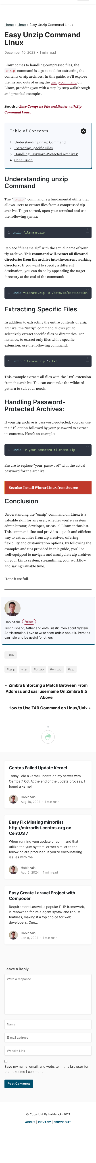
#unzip (39, 669)
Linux (21, 25)
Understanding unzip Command (40, 142)
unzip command (64, 82)
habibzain (18, 622)
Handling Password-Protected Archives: (46, 154)
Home (9, 25)
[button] (87, 231)
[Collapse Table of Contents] (83, 131)
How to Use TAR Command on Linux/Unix (48, 708)
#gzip (11, 669)
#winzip (56, 669)
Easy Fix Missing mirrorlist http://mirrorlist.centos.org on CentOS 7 (40, 828)
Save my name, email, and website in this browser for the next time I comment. (46, 1069)
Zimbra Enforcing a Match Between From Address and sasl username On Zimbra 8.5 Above (47, 691)
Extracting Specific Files (33, 148)
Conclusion (23, 160)
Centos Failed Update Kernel (38, 767)
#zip (71, 669)
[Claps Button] (48, 738)
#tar (24, 669)
